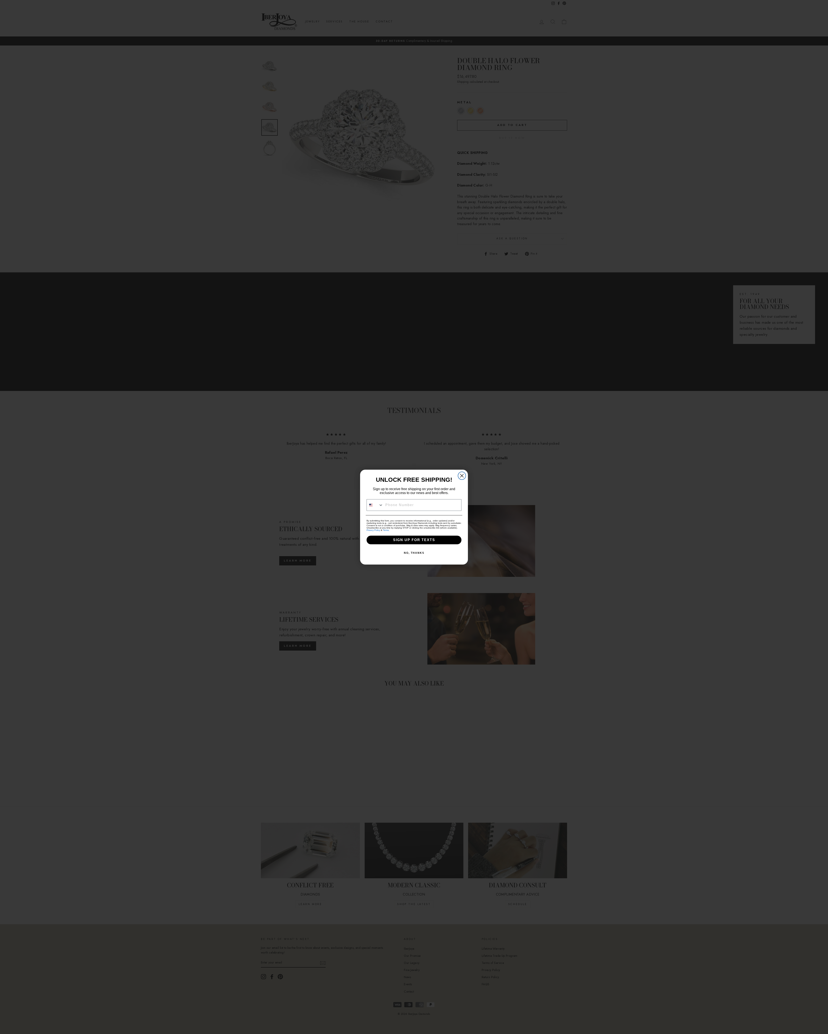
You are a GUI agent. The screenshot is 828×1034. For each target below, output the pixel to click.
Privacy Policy (373, 530)
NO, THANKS (414, 552)
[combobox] (375, 505)
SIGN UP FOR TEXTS (414, 540)
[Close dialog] (462, 476)
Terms (386, 530)
